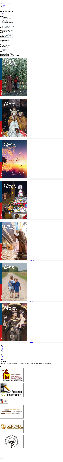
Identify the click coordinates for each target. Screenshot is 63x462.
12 (2, 354)
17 (2, 358)
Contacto (3, 8)
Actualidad (3, 6)
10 (2, 352)
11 (2, 353)
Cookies (10, 453)
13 (2, 355)
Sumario (3, 5)
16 (2, 357)
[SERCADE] (12, 434)
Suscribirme (2, 364)
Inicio (3, 13)
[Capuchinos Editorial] (12, 397)
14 (2, 356)
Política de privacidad (5, 453)
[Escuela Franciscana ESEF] (4, 404)
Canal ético (14, 453)
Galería (3, 7)
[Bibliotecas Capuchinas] (12, 419)
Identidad (3, 4)
